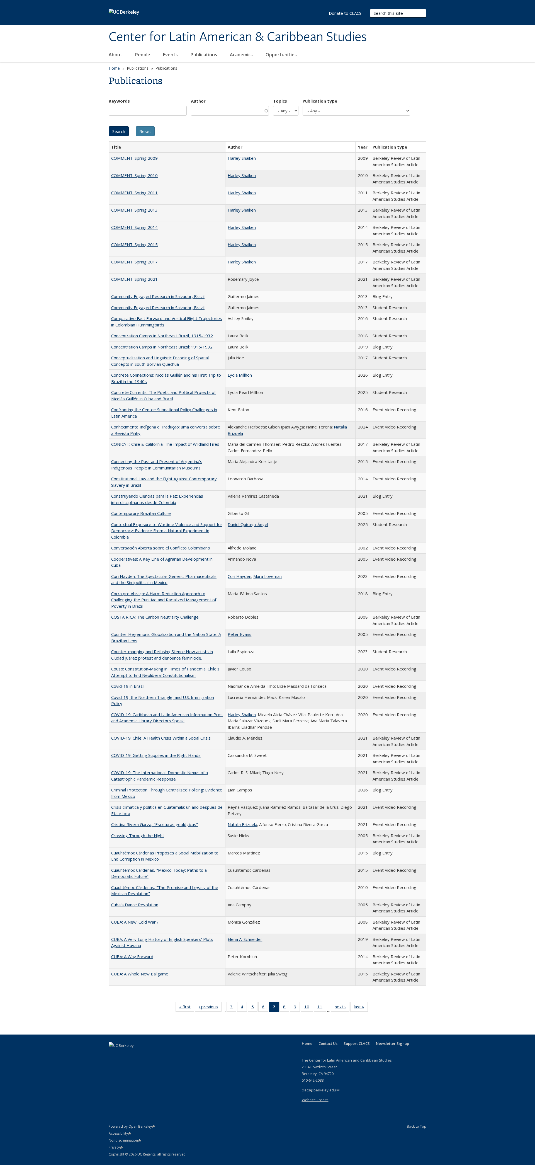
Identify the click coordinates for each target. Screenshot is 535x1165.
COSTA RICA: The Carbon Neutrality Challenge (155, 617)
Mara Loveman (267, 576)
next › (342, 1008)
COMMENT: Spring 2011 (134, 192)
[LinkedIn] (124, 1055)
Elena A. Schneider (245, 939)
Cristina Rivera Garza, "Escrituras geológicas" (154, 824)
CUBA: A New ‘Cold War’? (135, 922)
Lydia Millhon (240, 375)
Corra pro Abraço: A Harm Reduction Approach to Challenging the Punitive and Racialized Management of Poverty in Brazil (163, 600)
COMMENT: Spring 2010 (134, 175)
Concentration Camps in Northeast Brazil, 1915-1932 (162, 335)
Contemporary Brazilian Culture (141, 513)
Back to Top (416, 1126)
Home (114, 68)
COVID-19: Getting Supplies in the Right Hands (156, 755)
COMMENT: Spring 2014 (134, 227)
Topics (280, 101)
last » (361, 1008)
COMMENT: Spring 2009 (134, 158)
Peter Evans (239, 634)
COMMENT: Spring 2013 (134, 210)
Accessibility (120, 1133)
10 (308, 1008)
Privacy (116, 1147)
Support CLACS (357, 1043)
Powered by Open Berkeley (132, 1126)
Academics (242, 55)
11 (321, 1008)
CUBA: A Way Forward (132, 956)
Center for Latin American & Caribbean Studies (238, 37)
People (143, 55)
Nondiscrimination (125, 1140)
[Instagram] (146, 1055)
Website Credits (315, 1099)
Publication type (320, 101)
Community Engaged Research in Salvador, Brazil (158, 296)
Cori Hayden (239, 576)
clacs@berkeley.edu (320, 1090)
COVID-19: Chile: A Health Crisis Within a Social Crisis (161, 738)
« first (186, 1008)
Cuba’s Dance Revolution (134, 904)
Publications (204, 55)
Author (198, 101)
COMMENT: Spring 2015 (134, 244)
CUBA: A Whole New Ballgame (139, 974)
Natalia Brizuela (242, 824)
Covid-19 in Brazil (127, 686)
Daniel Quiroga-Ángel (248, 524)
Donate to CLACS (345, 13)
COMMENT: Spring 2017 (134, 262)
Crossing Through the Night (137, 835)
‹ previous (210, 1008)
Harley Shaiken (242, 158)
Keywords (119, 101)
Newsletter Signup (392, 1043)
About (116, 55)
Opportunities (282, 55)
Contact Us (327, 1043)
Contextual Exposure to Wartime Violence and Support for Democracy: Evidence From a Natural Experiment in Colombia (166, 531)
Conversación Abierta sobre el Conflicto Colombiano (160, 548)
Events (171, 55)
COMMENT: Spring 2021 (134, 279)
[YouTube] (135, 1055)
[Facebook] (113, 1055)
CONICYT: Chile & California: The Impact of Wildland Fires (165, 444)
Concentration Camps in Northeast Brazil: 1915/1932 (162, 347)
